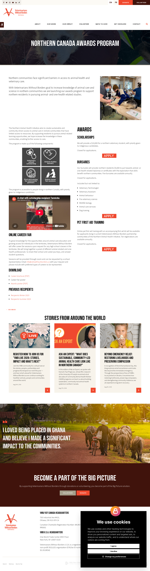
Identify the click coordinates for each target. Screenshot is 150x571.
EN (110, 2)
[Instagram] (9, 2)
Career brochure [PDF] (20, 276)
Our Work (51, 24)
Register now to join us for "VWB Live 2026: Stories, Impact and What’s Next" (28, 358)
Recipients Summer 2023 (21, 299)
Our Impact (67, 24)
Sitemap (11, 564)
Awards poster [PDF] (19, 283)
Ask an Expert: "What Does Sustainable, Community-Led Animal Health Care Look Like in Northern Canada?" (74, 359)
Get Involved (120, 24)
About (37, 24)
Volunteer (141, 2)
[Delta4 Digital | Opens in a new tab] (75, 563)
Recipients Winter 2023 (20, 295)
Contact (136, 24)
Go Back (12, 309)
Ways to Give (102, 24)
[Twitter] (6, 2)
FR (116, 2)
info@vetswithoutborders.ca (38, 262)
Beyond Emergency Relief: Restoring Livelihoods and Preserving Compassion (118, 358)
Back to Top (19, 564)
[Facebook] (4, 2)
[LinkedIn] (16, 2)
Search (5, 564)
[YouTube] (12, 2)
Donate (125, 2)
